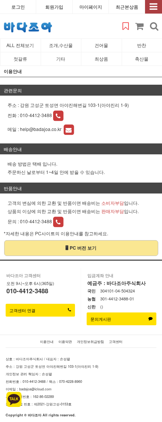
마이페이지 (90, 6)
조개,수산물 (61, 45)
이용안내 (46, 341)
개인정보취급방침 (90, 341)
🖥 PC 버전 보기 (81, 247)
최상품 (101, 58)
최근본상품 (127, 6)
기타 (60, 58)
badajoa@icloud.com (35, 389)
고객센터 (115, 341)
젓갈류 (20, 58)
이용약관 (65, 341)
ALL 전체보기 (20, 45)
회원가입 (54, 6)
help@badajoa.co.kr (41, 129)
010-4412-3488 (36, 115)
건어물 (101, 45)
